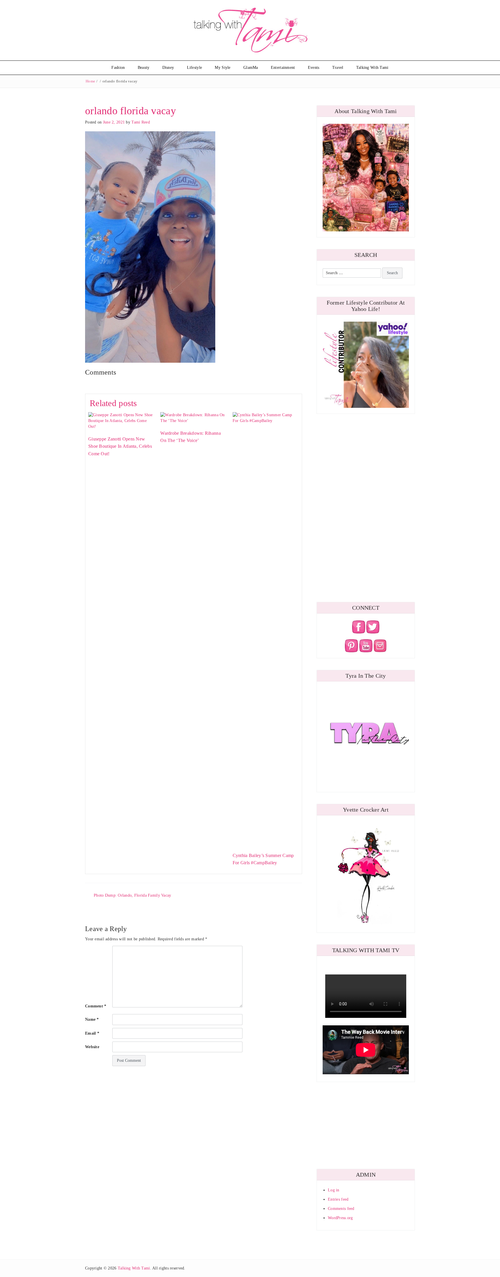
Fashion (118, 67)
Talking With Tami (372, 67)
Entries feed (338, 1199)
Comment (95, 1006)
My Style (222, 67)
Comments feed (341, 1208)
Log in (333, 1190)
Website (92, 1047)
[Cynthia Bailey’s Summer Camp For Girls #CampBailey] (266, 628)
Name (92, 1019)
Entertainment (283, 67)
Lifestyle (194, 67)
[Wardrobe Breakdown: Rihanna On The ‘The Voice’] (193, 417)
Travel (337, 67)
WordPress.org (340, 1218)
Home (90, 81)
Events (313, 67)
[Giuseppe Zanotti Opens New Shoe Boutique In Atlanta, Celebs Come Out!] (121, 420)
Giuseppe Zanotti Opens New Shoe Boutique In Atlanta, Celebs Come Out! (120, 446)
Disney (168, 67)
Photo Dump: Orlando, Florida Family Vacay (132, 895)
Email (92, 1033)
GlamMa (250, 67)
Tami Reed (140, 122)
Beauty (144, 67)
